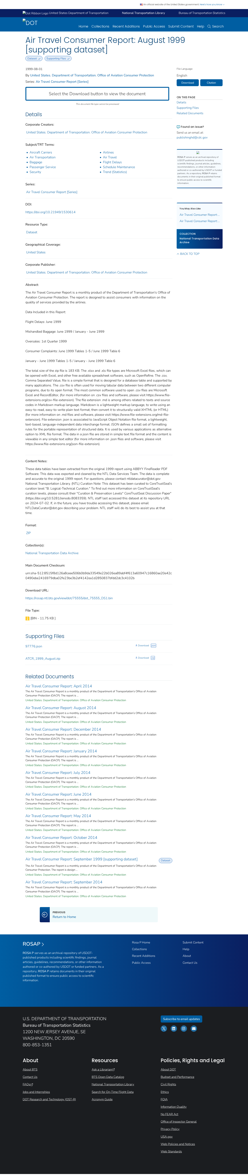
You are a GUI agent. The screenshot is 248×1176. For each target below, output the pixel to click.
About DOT (168, 1069)
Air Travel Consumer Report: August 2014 (60, 707)
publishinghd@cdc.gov (192, 137)
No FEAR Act (169, 1114)
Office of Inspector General (179, 1122)
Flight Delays (112, 162)
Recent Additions (126, 26)
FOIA (164, 1099)
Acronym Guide (102, 1099)
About (187, 956)
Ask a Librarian (102, 1069)
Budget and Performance (177, 1077)
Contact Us (190, 963)
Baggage (36, 162)
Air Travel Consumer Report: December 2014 (63, 729)
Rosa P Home (141, 942)
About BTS (30, 1069)
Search (218, 26)
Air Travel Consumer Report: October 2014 (61, 837)
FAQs (26, 1084)
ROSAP (31, 944)
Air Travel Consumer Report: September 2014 (63, 882)
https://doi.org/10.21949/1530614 (50, 212)
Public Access (154, 26)
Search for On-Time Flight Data (113, 1092)
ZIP (28, 533)
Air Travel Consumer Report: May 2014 (58, 815)
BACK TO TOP (189, 254)
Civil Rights (168, 1084)
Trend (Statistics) (115, 172)
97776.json (33, 646)
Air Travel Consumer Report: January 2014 (61, 751)
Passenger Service (43, 167)
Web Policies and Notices (178, 1144)
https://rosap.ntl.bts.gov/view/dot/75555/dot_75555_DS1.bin (69, 598)
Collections (100, 26)
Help (200, 26)
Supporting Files (188, 108)
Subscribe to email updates (181, 1019)
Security (35, 172)
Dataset (31, 232)
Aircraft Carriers (41, 152)
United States (36, 252)
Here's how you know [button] (211, 4)
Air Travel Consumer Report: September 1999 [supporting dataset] (81, 859)
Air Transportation (43, 157)
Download (143, 645)
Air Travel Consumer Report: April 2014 (58, 686)
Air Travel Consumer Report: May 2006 (200, 215)
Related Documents (190, 113)
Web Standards (171, 1151)
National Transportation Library (113, 1084)
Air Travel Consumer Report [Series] (62, 81)
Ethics (165, 1092)
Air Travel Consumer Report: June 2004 (200, 221)
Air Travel (110, 157)
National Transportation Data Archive (51, 553)
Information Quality (174, 1107)
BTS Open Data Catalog (108, 1077)
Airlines (108, 152)
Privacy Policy (170, 1129)
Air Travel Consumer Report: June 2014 (58, 794)
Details (181, 102)
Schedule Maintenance (119, 167)
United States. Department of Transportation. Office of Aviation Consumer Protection (92, 75)
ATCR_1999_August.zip (42, 658)
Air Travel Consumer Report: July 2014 (57, 772)
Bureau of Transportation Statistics (202, 13)
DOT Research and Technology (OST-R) (49, 1099)
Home (83, 26)
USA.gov (167, 1137)
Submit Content (181, 26)
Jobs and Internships (36, 1092)
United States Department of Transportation (78, 13)
